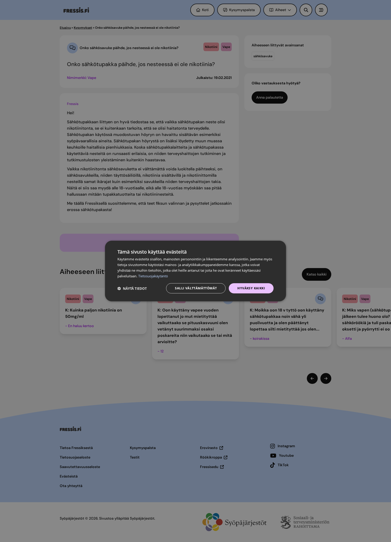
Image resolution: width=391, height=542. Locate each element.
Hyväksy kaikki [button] (251, 288)
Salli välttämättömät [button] (196, 288)
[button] (132, 288)
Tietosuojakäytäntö (153, 276)
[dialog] (195, 271)
